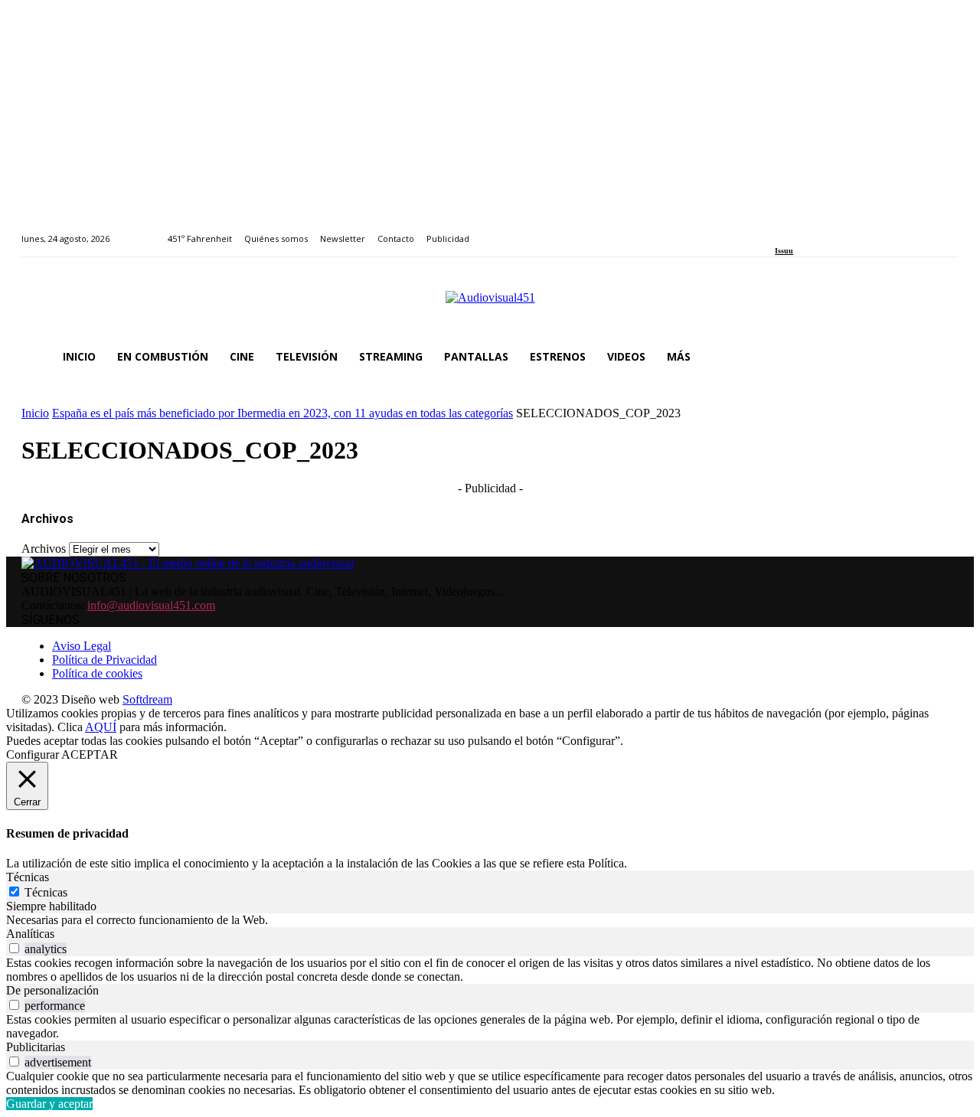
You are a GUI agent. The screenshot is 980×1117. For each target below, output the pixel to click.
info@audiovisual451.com (151, 605)
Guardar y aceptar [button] (49, 1103)
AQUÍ (100, 726)
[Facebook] (780, 230)
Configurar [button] (32, 754)
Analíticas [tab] (30, 933)
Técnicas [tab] (27, 876)
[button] (940, 356)
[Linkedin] (815, 230)
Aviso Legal (81, 645)
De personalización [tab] (52, 990)
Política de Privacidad (104, 659)
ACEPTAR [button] (89, 754)
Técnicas (45, 892)
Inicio (35, 413)
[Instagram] (797, 230)
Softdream (147, 699)
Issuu (784, 251)
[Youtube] (849, 230)
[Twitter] (832, 230)
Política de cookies (97, 673)
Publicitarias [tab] (35, 1046)
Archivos (43, 548)
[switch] (14, 948)
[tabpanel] (490, 920)
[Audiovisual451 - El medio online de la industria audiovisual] (490, 305)
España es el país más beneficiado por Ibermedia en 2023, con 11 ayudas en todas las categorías (282, 413)
